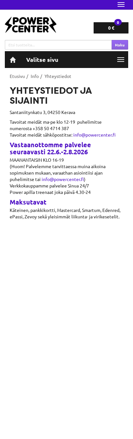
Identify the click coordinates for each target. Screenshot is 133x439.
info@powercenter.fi (94, 135)
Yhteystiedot (58, 76)
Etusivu (17, 76)
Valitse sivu (42, 59)
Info (35, 76)
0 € (113, 26)
